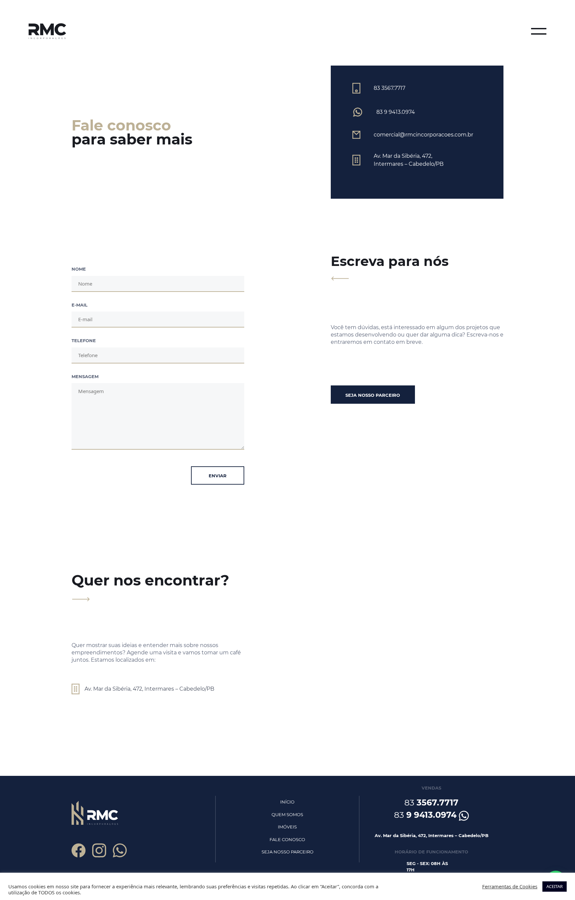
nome (79, 269)
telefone (84, 340)
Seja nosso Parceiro (287, 851)
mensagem (85, 376)
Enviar (218, 475)
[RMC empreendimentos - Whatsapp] (120, 850)
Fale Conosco (287, 839)
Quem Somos (287, 814)
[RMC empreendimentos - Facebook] (79, 850)
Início (287, 801)
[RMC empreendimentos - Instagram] (99, 850)
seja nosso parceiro (372, 395)
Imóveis (287, 826)
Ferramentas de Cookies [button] (509, 886)
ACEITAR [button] (554, 886)
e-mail (80, 305)
